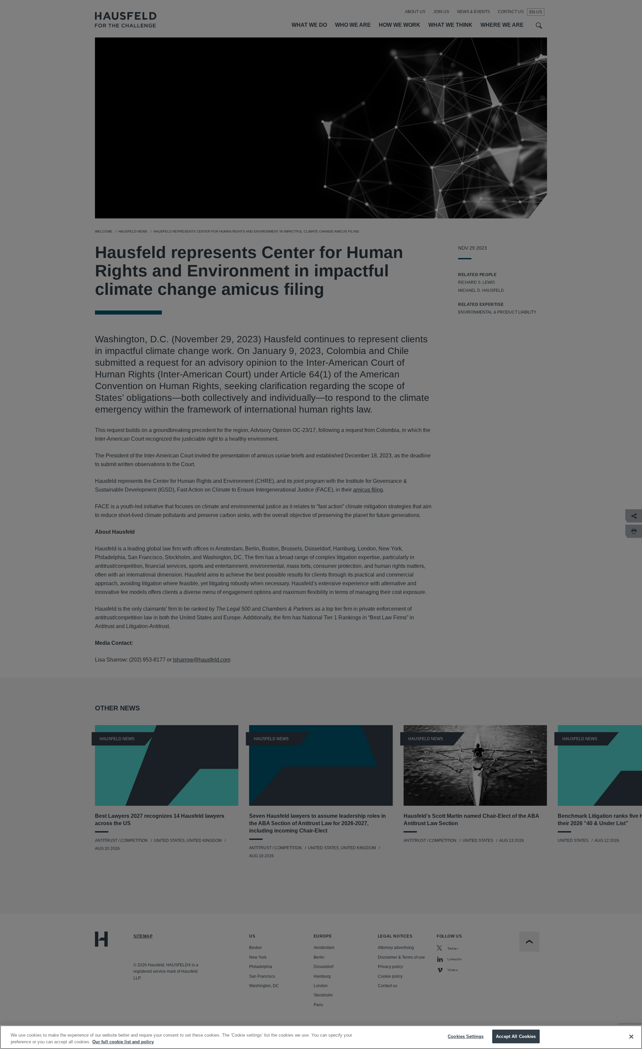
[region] (321, 1037)
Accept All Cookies (516, 1036)
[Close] (631, 1036)
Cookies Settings (466, 1036)
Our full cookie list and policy (123, 1041)
